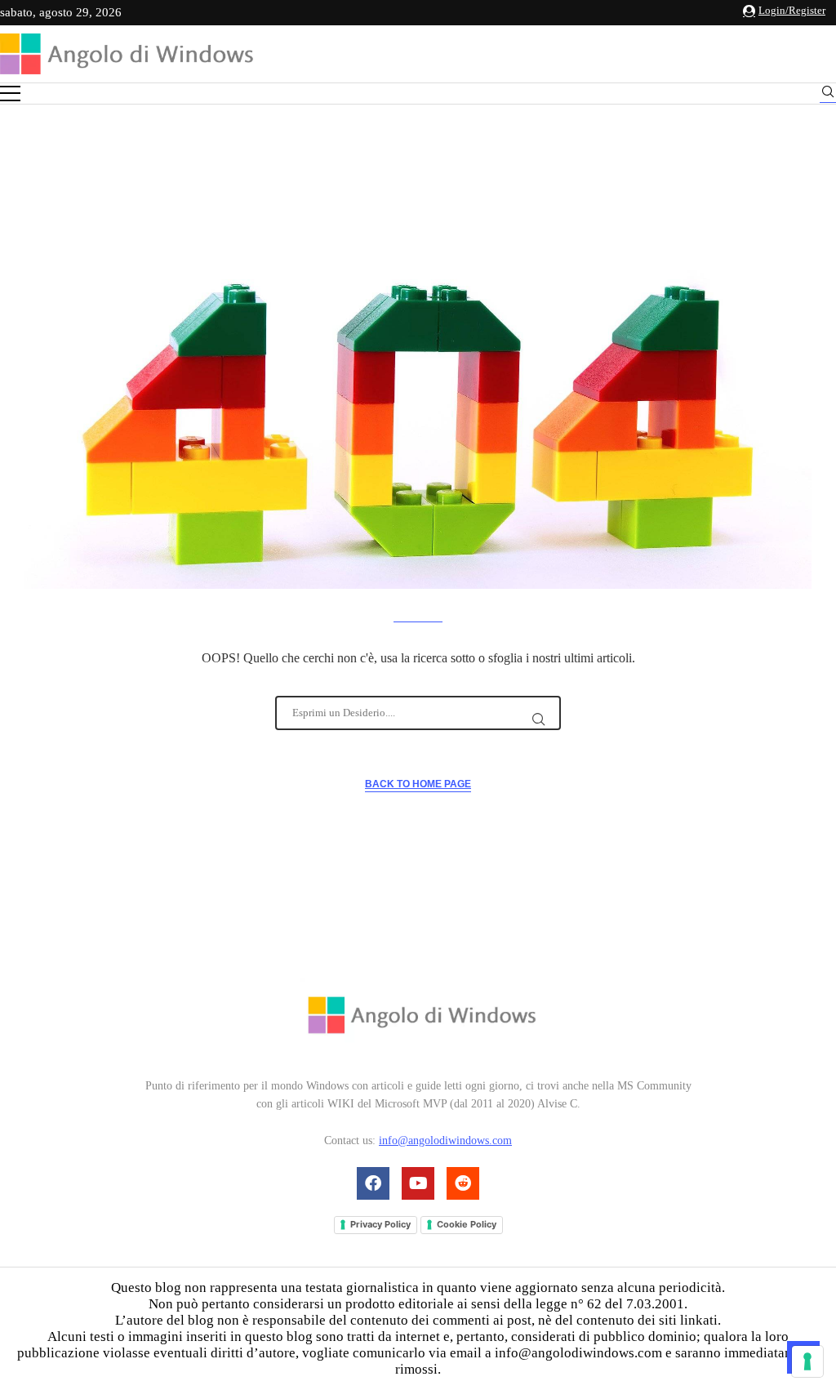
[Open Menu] (10, 93)
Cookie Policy (466, 1224)
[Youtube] (418, 1183)
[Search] (828, 94)
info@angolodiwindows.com (445, 1140)
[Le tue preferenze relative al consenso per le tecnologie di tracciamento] (807, 1361)
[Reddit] (463, 1183)
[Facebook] (373, 1183)
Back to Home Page (418, 784)
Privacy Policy (380, 1224)
